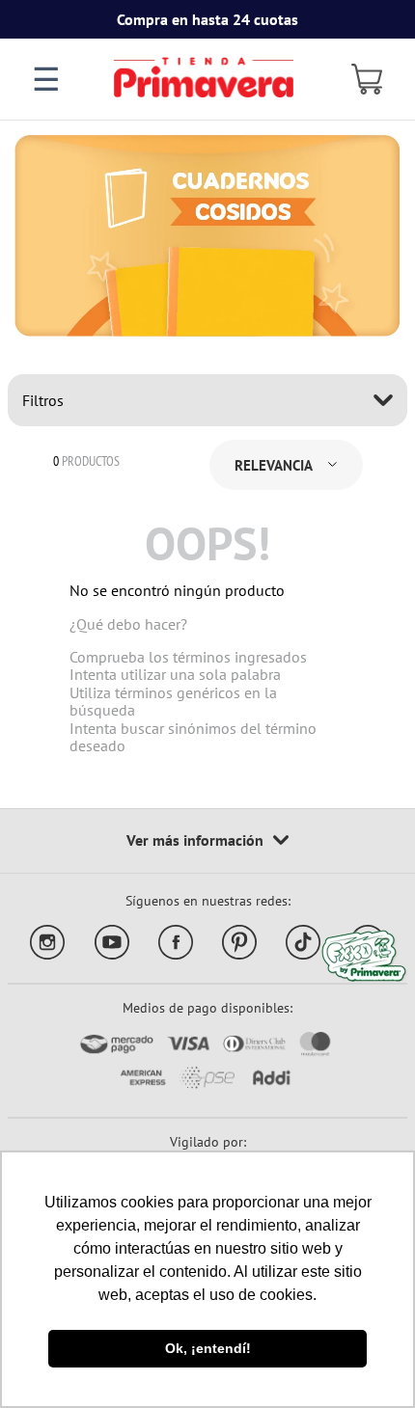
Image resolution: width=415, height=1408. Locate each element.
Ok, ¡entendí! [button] (208, 1348)
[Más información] (207, 841)
